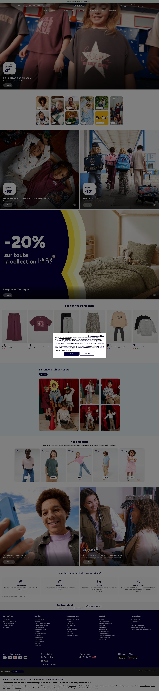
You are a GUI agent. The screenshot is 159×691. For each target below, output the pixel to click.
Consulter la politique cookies (63, 350)
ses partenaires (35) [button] (64, 337)
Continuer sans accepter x (62, 334)
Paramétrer (86, 353)
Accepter (71, 353)
